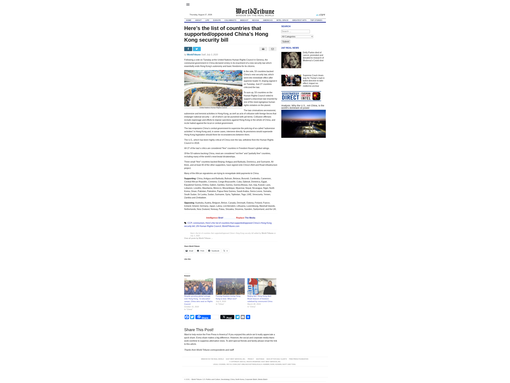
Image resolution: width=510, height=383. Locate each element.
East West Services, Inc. (236, 359)
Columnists (230, 20)
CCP (190, 223)
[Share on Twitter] (197, 49)
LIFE (207, 20)
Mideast (244, 20)
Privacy (251, 359)
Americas (268, 20)
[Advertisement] (303, 165)
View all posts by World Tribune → (198, 238)
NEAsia (255, 20)
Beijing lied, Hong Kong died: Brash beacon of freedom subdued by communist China (259, 298)
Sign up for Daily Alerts (276, 359)
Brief (221, 218)
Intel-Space (282, 20)
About (198, 20)
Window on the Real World (212, 359)
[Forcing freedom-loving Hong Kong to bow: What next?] (230, 286)
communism (198, 223)
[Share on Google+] (205, 49)
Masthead (260, 359)
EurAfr (217, 20)
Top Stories (316, 20)
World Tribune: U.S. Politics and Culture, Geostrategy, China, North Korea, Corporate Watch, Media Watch (228, 379)
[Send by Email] (272, 49)
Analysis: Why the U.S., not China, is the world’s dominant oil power (302, 106)
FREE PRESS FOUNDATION (298, 359)
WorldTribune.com (230, 226)
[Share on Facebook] (188, 49)
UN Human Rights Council (208, 226)
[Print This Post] (263, 49)
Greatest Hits (299, 20)
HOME (188, 20)
